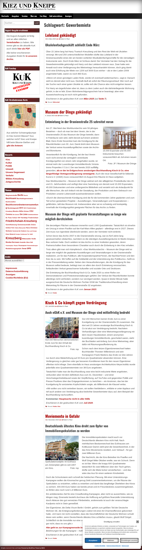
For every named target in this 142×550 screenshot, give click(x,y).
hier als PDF (24, 49)
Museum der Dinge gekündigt (68, 112)
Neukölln (23, 242)
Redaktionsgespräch (13, 248)
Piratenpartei (22, 245)
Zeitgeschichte (13, 182)
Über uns (34, 16)
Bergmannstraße (11, 195)
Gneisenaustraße (24, 224)
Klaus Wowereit (11, 234)
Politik (9, 166)
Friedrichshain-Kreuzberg (21, 221)
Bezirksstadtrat (11, 202)
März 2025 (89, 99)
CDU (31, 211)
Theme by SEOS (40, 548)
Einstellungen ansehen (129, 540)
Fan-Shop (43, 16)
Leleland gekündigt (60, 35)
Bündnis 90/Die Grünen (21, 211)
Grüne (33, 224)
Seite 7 (102, 99)
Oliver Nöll (29, 242)
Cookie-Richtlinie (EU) (17, 278)
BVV (21, 208)
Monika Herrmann (13, 242)
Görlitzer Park (10, 228)
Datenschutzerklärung (113, 546)
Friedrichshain (33, 218)
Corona (9, 214)
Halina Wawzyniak (20, 227)
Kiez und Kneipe (32, 231)
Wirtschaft (56, 102)
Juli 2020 (88, 403)
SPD (29, 248)
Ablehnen (110, 540)
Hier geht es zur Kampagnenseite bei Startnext (69, 527)
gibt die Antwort (15, 145)
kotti (31, 234)
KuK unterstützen (55, 16)
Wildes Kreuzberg (15, 179)
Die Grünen (16, 214)
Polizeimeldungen (32, 245)
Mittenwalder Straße (29, 239)
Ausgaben (15, 16)
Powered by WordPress (28, 548)
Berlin (21, 195)
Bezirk (26, 195)
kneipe (18, 234)
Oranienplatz (9, 245)
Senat (24, 248)
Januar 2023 (90, 289)
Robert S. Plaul (65, 39)
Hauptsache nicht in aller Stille (74, 399)
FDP (19, 217)
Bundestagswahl (13, 208)
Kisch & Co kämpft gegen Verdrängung (76, 302)
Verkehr (10, 175)
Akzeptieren (93, 540)
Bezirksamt (11, 198)
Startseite (5, 16)
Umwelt (9, 169)
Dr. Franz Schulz (11, 218)
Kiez (59, 406)
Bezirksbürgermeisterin (25, 198)
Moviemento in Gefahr (62, 416)
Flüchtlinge (24, 217)
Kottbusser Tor (25, 234)
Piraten (16, 245)
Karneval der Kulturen (20, 231)
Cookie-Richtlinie (100, 546)
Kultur (55, 293)
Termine (25, 16)
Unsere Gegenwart (15, 172)
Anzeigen (68, 16)
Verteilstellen (13, 42)
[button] (137, 522)
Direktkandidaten (33, 214)
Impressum (125, 546)
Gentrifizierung (11, 224)
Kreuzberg (14, 238)
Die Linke (24, 214)
